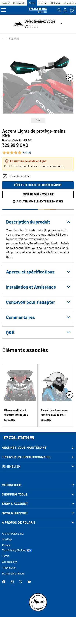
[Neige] (38, 10)
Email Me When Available (38, 194)
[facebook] (3, 582)
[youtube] (29, 582)
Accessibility (9, 561)
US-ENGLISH (11, 466)
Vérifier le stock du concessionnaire (38, 185)
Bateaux (55, 2)
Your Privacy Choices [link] (14, 550)
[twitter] (20, 582)
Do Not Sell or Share (13, 573)
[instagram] (12, 582)
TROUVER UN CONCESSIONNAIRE (26, 457)
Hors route (19, 2)
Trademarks (8, 567)
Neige (32, 2)
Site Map (7, 539)
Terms (5, 555)
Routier (43, 2)
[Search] (59, 10)
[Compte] (65, 10)
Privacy (6, 545)
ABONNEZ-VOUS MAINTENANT (24, 447)
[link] (38, 485)
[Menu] (3, 10)
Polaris (6, 2)
